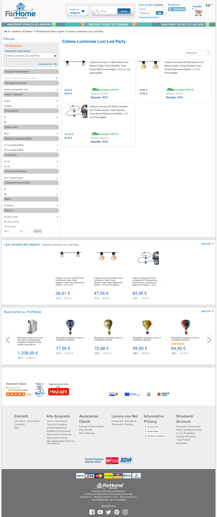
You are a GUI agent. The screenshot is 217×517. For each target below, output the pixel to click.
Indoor (31, 100)
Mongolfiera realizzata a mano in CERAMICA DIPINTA (70, 339)
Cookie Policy (153, 431)
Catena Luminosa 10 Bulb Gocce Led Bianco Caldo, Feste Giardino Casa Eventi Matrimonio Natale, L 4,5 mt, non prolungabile (110, 67)
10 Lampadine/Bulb (31, 145)
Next (209, 340)
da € (6, 231)
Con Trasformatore (31, 177)
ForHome (31, 205)
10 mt (31, 161)
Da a (31, 216)
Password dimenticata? (149, 17)
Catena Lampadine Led (31, 89)
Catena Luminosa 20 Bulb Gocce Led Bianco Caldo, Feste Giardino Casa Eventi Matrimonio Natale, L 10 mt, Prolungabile (184, 67)
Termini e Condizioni (156, 436)
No (31, 122)
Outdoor (31, 105)
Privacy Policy (153, 427)
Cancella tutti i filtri (47, 64)
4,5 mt (31, 166)
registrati (158, 4)
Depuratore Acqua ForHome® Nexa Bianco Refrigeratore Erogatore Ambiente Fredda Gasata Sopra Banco (30, 341)
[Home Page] (28, 16)
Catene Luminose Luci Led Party (23, 55)
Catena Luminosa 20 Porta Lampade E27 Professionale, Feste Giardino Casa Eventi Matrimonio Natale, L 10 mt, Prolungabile (109, 112)
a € (21, 231)
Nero (31, 133)
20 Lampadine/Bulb (31, 149)
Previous (8, 340)
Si (31, 117)
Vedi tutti (206, 243)
